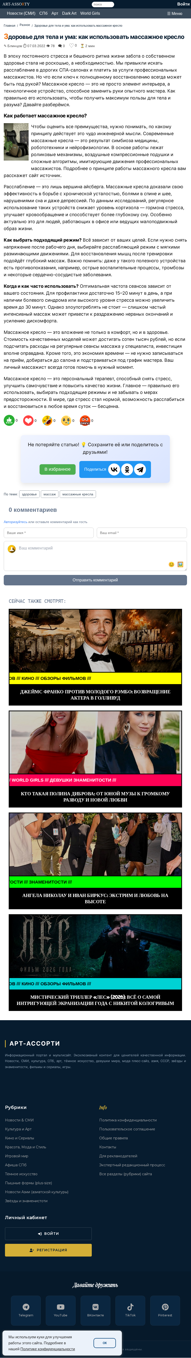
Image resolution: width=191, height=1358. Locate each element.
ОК (105, 1343)
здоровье (29, 494)
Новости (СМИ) (21, 13)
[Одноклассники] (127, 469)
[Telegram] (140, 469)
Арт (54, 13)
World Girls (90, 13)
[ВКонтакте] (114, 469)
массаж (50, 494)
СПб (43, 13)
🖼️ (180, 564)
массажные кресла (77, 494)
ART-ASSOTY (16, 4)
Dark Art (69, 13)
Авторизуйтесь (15, 522)
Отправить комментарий (95, 580)
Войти (183, 4)
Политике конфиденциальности (47, 1349)
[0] (9, 420)
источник (50, 175)
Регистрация (52, 1250)
